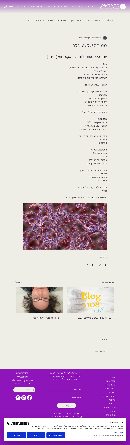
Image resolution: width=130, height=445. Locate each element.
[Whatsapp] (5, 6)
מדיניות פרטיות (110, 411)
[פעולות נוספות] (24, 37)
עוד (29, 20)
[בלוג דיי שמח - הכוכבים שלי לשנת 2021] (90, 300)
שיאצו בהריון (76, 20)
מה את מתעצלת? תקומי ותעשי (46, 317)
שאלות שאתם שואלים (44, 20)
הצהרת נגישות (110, 407)
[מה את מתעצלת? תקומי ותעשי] (39, 300)
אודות (113, 377)
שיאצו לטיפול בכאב (94, 20)
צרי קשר (112, 399)
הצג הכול (18, 282)
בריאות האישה (110, 388)
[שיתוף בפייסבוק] (105, 265)
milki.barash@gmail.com (22, 380)
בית (114, 373)
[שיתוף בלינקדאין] (93, 265)
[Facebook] (29, 397)
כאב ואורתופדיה (109, 396)
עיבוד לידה (111, 392)
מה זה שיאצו (111, 381)
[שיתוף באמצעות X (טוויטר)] (99, 265)
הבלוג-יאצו (111, 403)
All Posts (111, 20)
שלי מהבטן (62, 20)
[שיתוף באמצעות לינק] (87, 265)
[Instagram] (23, 397)
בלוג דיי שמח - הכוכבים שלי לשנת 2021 (94, 317)
